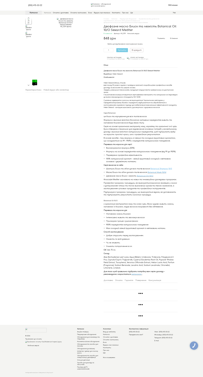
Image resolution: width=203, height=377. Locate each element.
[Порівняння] (149, 5)
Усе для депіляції (83, 360)
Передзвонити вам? (136, 334)
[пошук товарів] (136, 12)
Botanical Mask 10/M (157, 172)
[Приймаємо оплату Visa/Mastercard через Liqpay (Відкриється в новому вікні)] (43, 342)
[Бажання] (154, 5)
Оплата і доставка (61, 13)
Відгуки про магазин (102, 13)
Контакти (116, 13)
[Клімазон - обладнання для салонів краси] (36, 330)
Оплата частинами (78, 13)
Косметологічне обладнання (88, 341)
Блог (90, 13)
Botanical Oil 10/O (145, 176)
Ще (131, 13)
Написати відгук (133, 33)
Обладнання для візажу (86, 348)
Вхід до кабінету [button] (109, 332)
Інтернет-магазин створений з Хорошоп (39, 372)
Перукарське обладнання (86, 334)
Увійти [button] (109, 44)
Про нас (125, 13)
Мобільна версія (33, 345)
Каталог (47, 13)
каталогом (136, 274)
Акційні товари (83, 332)
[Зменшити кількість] (105, 50)
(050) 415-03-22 (35, 5)
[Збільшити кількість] (111, 50)
